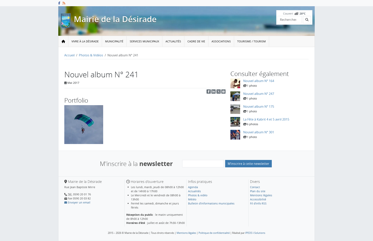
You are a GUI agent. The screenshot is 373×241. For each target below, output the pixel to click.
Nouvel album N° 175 (258, 106)
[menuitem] (85, 41)
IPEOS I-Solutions (255, 233)
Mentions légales (261, 195)
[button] (223, 92)
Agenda (193, 187)
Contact (255, 187)
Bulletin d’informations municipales (211, 203)
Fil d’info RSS (258, 203)
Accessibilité (258, 199)
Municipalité (114, 41)
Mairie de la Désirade (115, 19)
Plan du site (257, 191)
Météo (192, 199)
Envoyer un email (78, 202)
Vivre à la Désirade (85, 41)
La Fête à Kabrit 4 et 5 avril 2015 (266, 119)
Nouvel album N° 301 (258, 132)
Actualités (173, 41)
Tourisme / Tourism (251, 41)
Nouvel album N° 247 (258, 94)
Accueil (69, 55)
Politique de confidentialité (214, 233)
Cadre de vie (196, 41)
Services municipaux (144, 41)
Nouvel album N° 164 (258, 81)
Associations (221, 41)
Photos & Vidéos (91, 55)
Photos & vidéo (197, 195)
